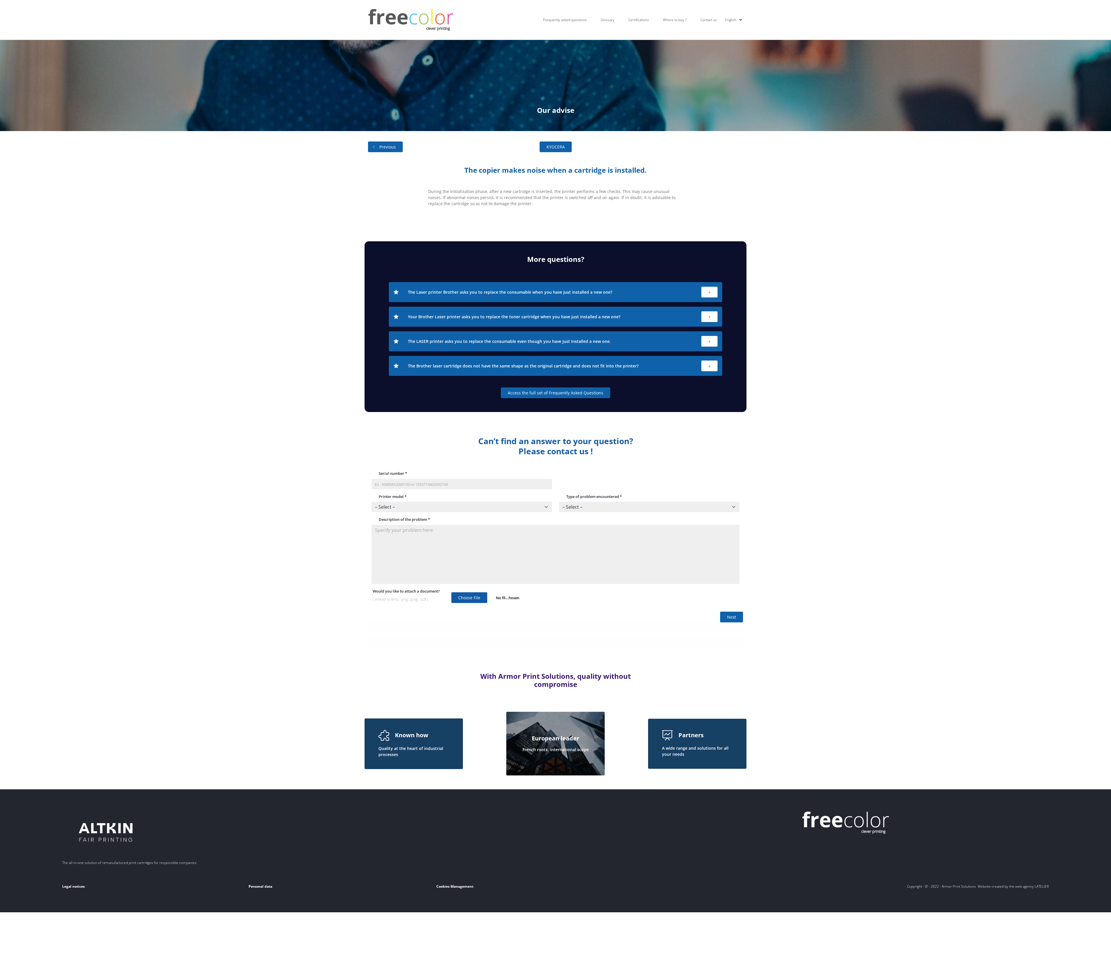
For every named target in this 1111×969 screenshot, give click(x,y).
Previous (387, 147)
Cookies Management (454, 886)
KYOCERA (556, 147)
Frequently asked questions (565, 19)
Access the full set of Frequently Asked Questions (555, 393)
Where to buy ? (675, 19)
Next (731, 617)
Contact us (708, 19)
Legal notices (73, 886)
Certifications (638, 19)
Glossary (608, 19)
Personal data (260, 886)
